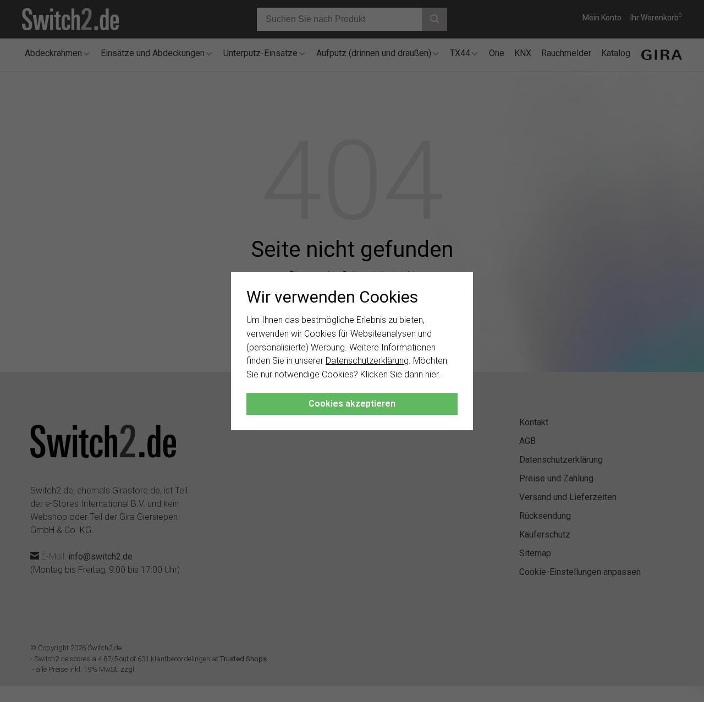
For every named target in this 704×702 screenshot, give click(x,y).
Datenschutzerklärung (367, 360)
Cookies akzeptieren (352, 403)
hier (432, 374)
